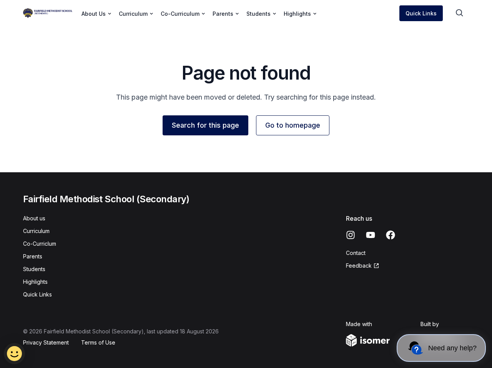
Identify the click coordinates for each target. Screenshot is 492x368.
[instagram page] (350, 235)
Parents (32, 256)
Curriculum (36, 231)
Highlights (35, 281)
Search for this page (205, 125)
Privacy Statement (46, 342)
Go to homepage (292, 125)
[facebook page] (390, 235)
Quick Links (421, 13)
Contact (356, 253)
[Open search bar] (459, 13)
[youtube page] (370, 235)
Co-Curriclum (39, 243)
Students (34, 269)
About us (34, 218)
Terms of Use (98, 342)
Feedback (359, 265)
